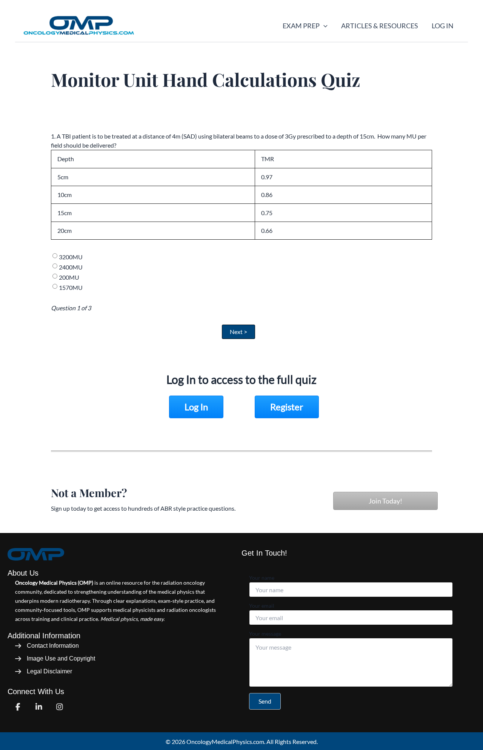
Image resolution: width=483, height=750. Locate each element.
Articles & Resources (379, 26)
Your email (261, 605)
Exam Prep (301, 26)
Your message (265, 633)
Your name (261, 577)
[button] (324, 25)
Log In (443, 26)
